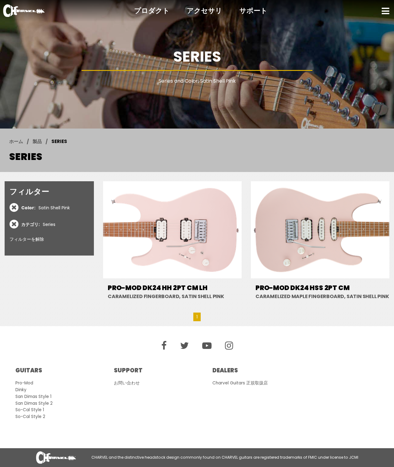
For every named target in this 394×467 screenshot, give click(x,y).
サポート (253, 10)
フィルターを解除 (27, 239)
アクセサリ (204, 10)
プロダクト (152, 10)
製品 (37, 141)
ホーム (16, 141)
